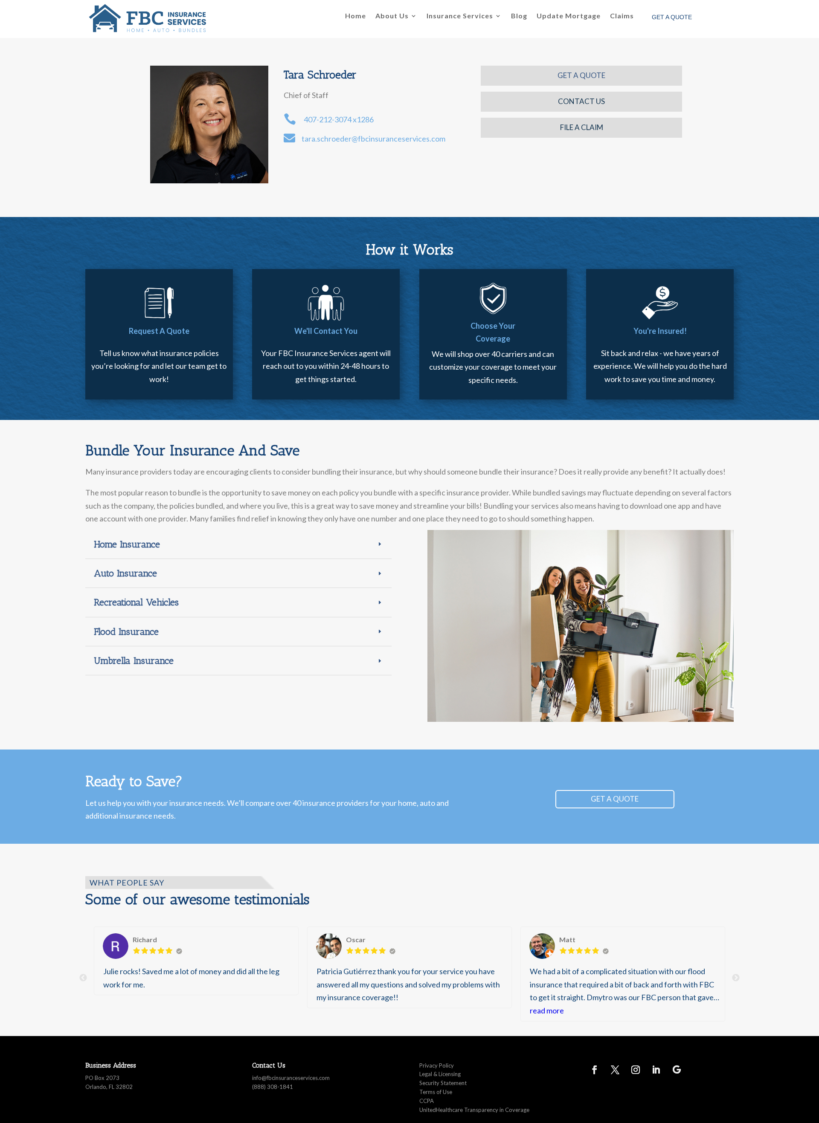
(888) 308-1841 (272, 1086)
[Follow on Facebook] (594, 1069)
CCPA (426, 1100)
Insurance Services (460, 16)
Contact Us (581, 101)
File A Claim (581, 127)
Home (355, 16)
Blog (519, 16)
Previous (83, 978)
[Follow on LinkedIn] (656, 1069)
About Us (392, 16)
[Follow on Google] (676, 1069)
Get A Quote (581, 75)
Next (736, 978)
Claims (622, 16)
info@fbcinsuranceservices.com (291, 1077)
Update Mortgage (569, 16)
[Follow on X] (615, 1069)
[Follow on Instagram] (635, 1069)
